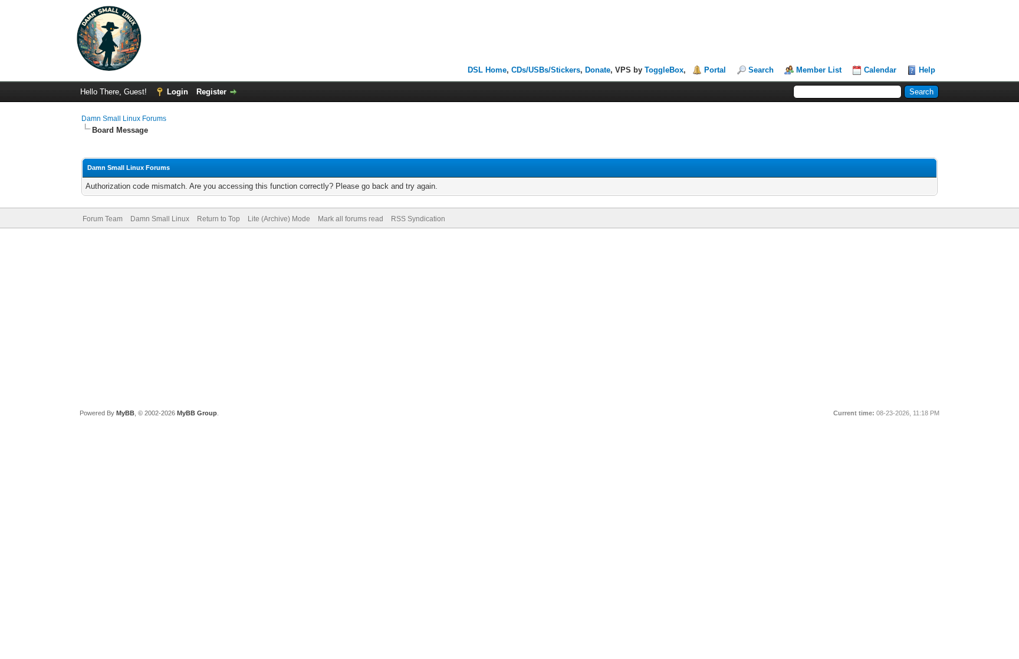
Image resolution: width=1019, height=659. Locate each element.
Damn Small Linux (159, 219)
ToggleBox (664, 69)
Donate (597, 69)
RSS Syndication (418, 219)
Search (761, 69)
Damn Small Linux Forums (123, 118)
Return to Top (218, 219)
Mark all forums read (350, 219)
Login (177, 91)
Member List (819, 69)
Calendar (880, 69)
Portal (715, 69)
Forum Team (103, 219)
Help (927, 69)
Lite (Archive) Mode (279, 219)
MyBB (125, 413)
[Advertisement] (509, 316)
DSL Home (487, 69)
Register (211, 91)
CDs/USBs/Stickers (545, 69)
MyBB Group (197, 413)
